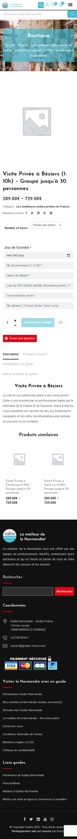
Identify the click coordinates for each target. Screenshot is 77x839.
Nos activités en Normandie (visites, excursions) (32, 702)
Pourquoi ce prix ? (35, 354)
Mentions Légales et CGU (18, 742)
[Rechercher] (72, 14)
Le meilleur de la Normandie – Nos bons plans (31, 718)
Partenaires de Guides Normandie (23, 775)
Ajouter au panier (38, 322)
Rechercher (65, 591)
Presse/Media (11, 783)
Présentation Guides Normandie (22, 694)
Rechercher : (13, 577)
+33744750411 (19, 637)
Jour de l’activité (17, 247)
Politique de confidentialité (19, 750)
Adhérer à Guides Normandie (20, 791)
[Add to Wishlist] (60, 322)
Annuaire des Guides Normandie (22, 710)
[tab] (11, 355)
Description (11, 354)
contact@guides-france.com (28, 646)
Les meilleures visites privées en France (43, 206)
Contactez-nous (13, 726)
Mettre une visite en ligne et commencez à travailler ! (35, 799)
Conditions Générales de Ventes (22, 734)
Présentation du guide (18, 364)
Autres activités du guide (20, 374)
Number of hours (16, 228)
